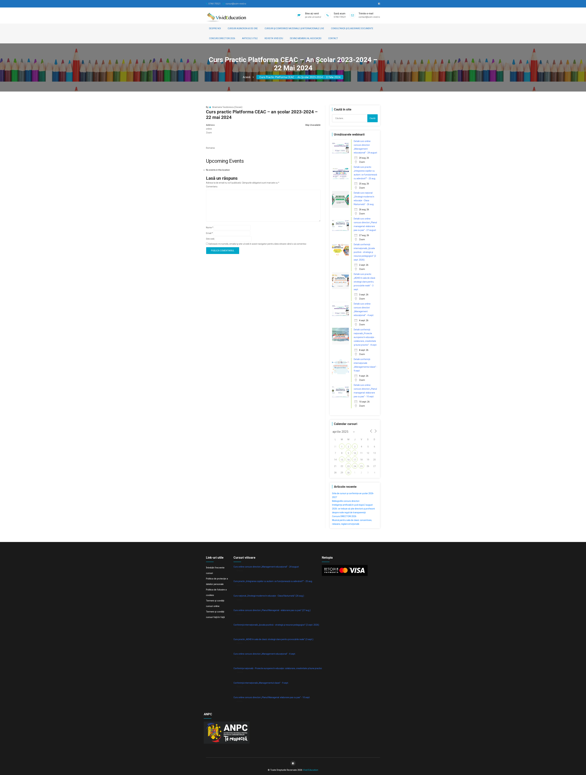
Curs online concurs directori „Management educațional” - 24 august (266, 567)
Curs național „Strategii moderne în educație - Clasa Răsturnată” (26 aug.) (268, 596)
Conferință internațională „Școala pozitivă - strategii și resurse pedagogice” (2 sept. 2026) (276, 625)
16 (348, 459)
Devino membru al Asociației (305, 38)
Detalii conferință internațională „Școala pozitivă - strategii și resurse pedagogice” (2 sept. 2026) (365, 252)
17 (355, 459)
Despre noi (215, 28)
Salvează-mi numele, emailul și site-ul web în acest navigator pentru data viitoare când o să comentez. (257, 244)
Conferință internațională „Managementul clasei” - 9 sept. (261, 683)
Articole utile (250, 38)
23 (348, 466)
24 (355, 466)
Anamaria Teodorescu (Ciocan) (227, 107)
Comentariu (211, 186)
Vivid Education (310, 770)
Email (209, 233)
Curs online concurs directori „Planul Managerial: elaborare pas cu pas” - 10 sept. (271, 697)
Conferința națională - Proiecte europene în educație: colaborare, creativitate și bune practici (277, 668)
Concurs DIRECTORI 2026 (222, 38)
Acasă (246, 77)
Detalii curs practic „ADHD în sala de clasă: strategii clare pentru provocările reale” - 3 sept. (365, 282)
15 (342, 459)
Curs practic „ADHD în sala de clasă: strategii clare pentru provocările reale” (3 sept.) (273, 639)
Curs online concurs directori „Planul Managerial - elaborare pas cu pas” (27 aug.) (272, 610)
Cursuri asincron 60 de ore (243, 28)
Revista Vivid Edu (274, 38)
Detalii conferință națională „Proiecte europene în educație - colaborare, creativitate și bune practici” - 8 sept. (365, 337)
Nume (209, 227)
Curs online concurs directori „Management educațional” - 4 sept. (264, 654)
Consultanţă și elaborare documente (352, 28)
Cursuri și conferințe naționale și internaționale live (294, 28)
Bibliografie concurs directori (345, 501)
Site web (210, 239)
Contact (333, 38)
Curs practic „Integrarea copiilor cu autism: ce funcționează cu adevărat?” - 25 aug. (273, 581)
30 (348, 472)
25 (361, 466)
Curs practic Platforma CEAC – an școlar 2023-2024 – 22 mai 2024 (299, 77)
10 (355, 453)
